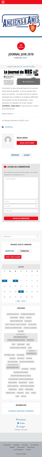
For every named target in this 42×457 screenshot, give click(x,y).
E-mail (7, 206)
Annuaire (25, 445)
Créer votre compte (12, 257)
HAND (30, 347)
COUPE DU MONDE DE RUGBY (16, 340)
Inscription (9, 251)
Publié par (20, 58)
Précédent (15, 155)
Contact (28, 449)
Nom (7, 201)
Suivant (27, 155)
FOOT (13, 344)
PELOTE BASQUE (13, 361)
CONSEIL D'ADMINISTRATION (13, 328)
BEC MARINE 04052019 (20, 337)
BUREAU (28, 317)
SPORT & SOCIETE (13, 386)
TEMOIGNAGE (13, 389)
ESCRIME (20, 331)
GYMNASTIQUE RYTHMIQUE (18, 347)
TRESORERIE (29, 389)
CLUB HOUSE (32, 324)
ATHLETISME (13, 317)
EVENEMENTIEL (20, 334)
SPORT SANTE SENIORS (27, 386)
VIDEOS (33, 393)
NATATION (29, 358)
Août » (23, 301)
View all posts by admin (27, 143)
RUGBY (31, 382)
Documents (20, 447)
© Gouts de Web (21, 454)
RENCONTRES (12, 382)
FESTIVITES (30, 340)
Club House (30, 447)
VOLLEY (23, 396)
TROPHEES (20, 393)
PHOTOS (32, 369)
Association (7, 445)
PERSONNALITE (31, 353)
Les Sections (34, 445)
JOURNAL (9, 127)
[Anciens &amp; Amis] (21, 23)
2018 (14, 66)
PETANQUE (25, 369)
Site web (8, 211)
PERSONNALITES (13, 365)
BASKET (22, 317)
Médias (12, 447)
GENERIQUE (20, 344)
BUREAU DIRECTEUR (16, 321)
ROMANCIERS (23, 382)
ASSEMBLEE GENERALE (28, 314)
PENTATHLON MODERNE (27, 361)
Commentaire (11, 179)
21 (21, 66)
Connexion (24, 251)
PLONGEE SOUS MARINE (21, 372)
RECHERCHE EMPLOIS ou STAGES (21, 375)
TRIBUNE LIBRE (10, 393)
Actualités (16, 445)
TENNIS (21, 389)
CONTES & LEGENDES (30, 328)
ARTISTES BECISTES (13, 314)
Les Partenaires (18, 449)
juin (18, 66)
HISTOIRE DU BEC (9, 355)
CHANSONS (28, 321)
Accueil (10, 66)
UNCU (27, 393)
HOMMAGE (32, 351)
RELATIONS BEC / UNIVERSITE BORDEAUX (21, 379)
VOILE (17, 396)
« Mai (18, 301)
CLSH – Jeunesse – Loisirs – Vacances (15, 324)
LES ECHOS (20, 358)
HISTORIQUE (20, 355)
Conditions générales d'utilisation (21, 411)
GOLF (28, 344)
